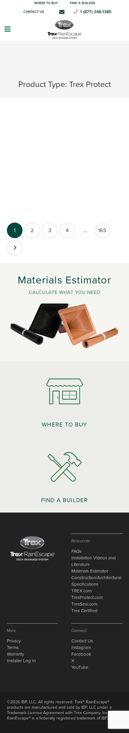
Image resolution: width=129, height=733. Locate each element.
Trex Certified (84, 610)
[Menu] (7, 29)
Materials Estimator (89, 571)
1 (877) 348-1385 (96, 11)
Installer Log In (21, 660)
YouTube (79, 667)
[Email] (61, 11)
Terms (13, 647)
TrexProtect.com (87, 597)
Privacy (14, 641)
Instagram (81, 647)
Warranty (15, 654)
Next (15, 248)
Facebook (81, 654)
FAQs (76, 551)
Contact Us (82, 641)
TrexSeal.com (84, 604)
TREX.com (81, 591)
